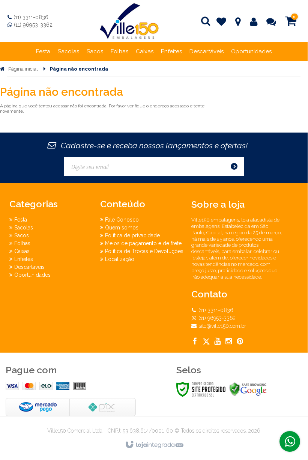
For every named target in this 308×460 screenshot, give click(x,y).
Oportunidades (32, 275)
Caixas (22, 251)
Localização (119, 259)
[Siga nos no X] (206, 342)
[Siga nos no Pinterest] (240, 342)
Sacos (21, 235)
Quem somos (121, 228)
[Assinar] (236, 166)
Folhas (22, 243)
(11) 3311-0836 (31, 17)
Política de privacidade (132, 235)
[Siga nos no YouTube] (217, 342)
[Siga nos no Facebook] (195, 342)
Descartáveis (29, 267)
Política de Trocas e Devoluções (144, 251)
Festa (20, 220)
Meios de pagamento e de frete (143, 243)
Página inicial (23, 69)
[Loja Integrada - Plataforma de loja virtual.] (154, 445)
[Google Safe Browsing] (248, 389)
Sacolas (23, 228)
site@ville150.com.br (222, 326)
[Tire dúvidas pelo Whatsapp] (289, 441)
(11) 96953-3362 (33, 25)
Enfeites (23, 259)
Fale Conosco (122, 220)
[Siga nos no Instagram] (228, 342)
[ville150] (129, 21)
